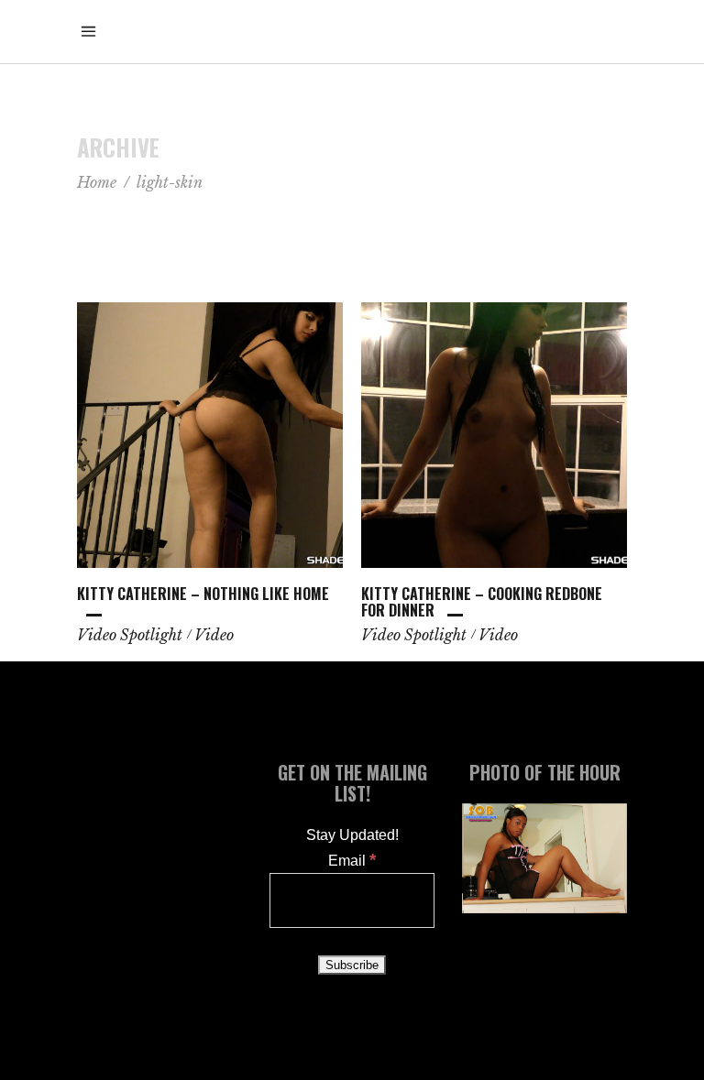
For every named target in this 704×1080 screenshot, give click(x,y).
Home (96, 182)
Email (352, 860)
